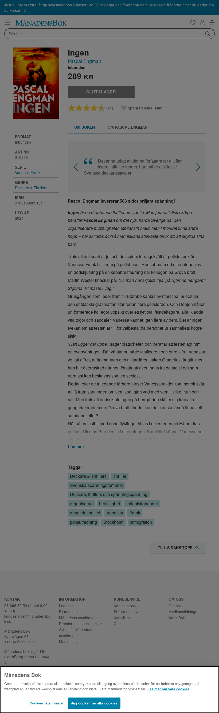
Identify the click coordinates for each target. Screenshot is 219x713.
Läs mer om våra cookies (168, 688)
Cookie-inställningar (47, 703)
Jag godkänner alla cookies (94, 703)
